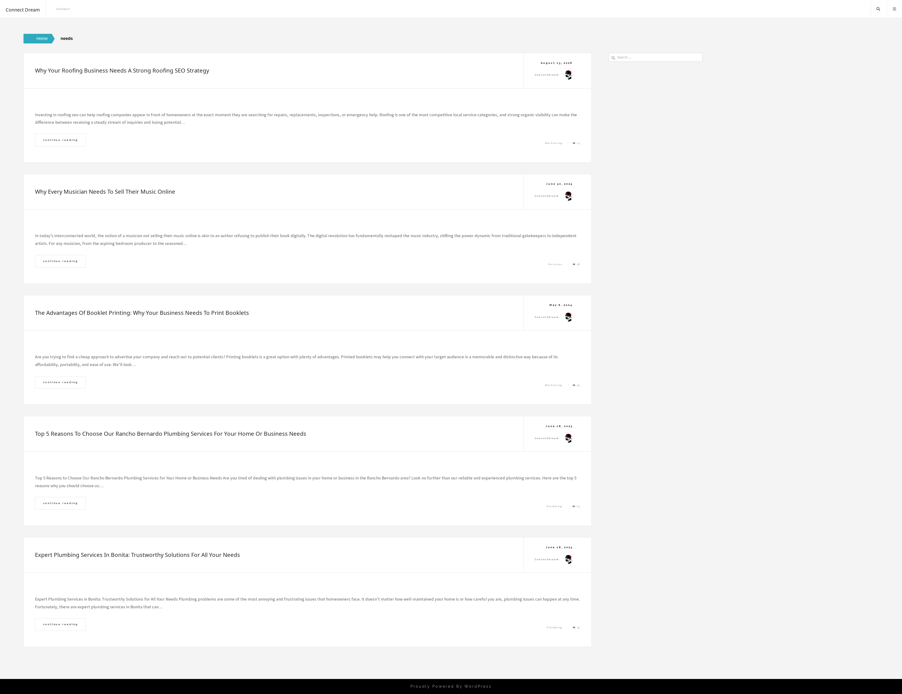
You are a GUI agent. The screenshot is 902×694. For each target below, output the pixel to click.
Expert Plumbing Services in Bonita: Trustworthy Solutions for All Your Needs (137, 555)
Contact (63, 9)
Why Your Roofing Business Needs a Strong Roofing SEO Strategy (122, 70)
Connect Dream (23, 10)
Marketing (554, 143)
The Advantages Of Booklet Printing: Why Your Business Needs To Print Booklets (142, 312)
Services (555, 264)
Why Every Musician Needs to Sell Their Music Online (105, 191)
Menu (894, 8)
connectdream (547, 74)
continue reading (60, 140)
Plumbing (554, 506)
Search (878, 8)
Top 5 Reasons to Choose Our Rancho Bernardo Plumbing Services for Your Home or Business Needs (170, 433)
